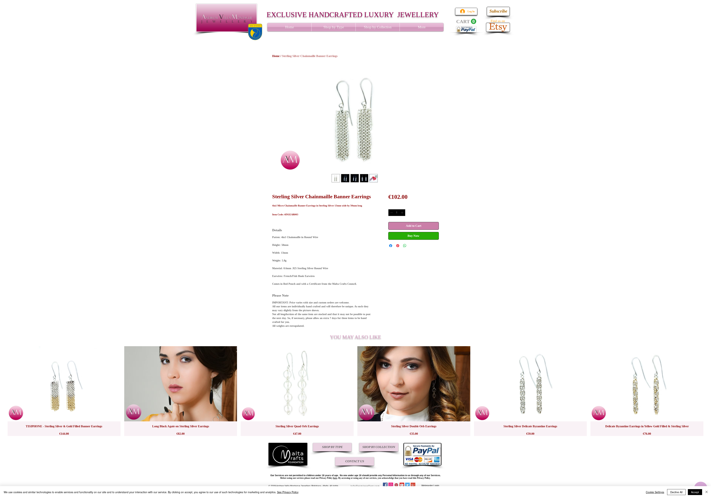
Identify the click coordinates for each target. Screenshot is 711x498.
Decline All (676, 492)
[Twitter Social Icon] (407, 485)
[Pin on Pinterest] (397, 245)
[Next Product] (709, 391)
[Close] (706, 492)
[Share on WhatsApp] (405, 245)
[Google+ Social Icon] (413, 485)
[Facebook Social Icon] (385, 485)
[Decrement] (391, 212)
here (335, 478)
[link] (466, 21)
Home (276, 56)
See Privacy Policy (287, 492)
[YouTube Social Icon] (402, 485)
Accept (695, 492)
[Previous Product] (2, 391)
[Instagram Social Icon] (390, 485)
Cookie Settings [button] (655, 492)
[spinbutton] (396, 212)
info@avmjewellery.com (365, 485)
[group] (355, 391)
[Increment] (402, 212)
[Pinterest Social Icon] (396, 485)
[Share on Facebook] (390, 245)
